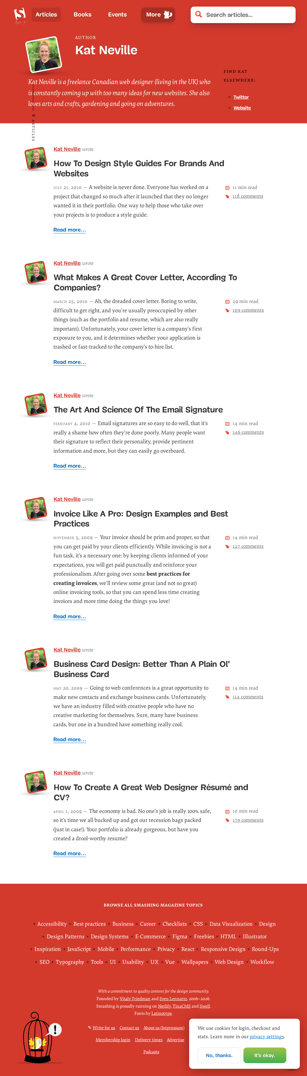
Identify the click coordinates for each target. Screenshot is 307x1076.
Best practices (89, 924)
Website (242, 107)
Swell (205, 1006)
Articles (46, 14)
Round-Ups (265, 949)
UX (155, 962)
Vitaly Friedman (135, 999)
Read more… (69, 230)
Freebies (204, 936)
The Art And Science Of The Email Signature (138, 409)
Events (117, 14)
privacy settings (267, 1037)
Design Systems (110, 936)
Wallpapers (194, 962)
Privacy (166, 949)
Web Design (229, 962)
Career (148, 924)
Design (267, 924)
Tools (97, 962)
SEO (44, 962)
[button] (288, 15)
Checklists (174, 924)
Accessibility (52, 924)
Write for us (104, 1028)
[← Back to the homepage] (19, 15)
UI (113, 962)
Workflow (262, 962)
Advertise (175, 1040)
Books (82, 14)
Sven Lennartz (173, 999)
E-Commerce (150, 936)
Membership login (113, 1040)
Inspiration (47, 949)
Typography (70, 962)
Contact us (129, 1028)
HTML (228, 936)
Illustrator (255, 936)
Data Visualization (231, 924)
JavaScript (79, 949)
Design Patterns (66, 936)
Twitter (241, 97)
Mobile (105, 949)
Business (123, 924)
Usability (133, 962)
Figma (179, 936)
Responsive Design (223, 949)
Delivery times (148, 1040)
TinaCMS (182, 1006)
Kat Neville (67, 149)
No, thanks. (219, 1055)
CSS (198, 924)
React (187, 949)
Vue (170, 962)
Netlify (164, 1006)
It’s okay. (265, 1055)
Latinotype (161, 1013)
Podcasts (151, 1052)
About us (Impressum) (164, 1028)
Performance (136, 949)
